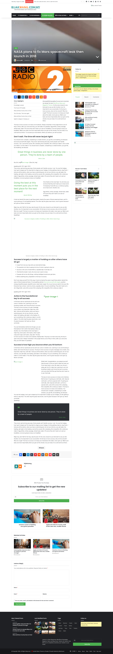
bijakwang (19, 60)
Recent (86, 97)
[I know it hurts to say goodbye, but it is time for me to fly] (79, 112)
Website (45, 594)
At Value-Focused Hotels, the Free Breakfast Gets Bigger (91, 125)
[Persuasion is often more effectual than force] (81, 175)
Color (75, 623)
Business (65, 623)
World (64, 630)
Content (60, 625)
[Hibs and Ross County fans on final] (79, 119)
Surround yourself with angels (52, 282)
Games (70, 625)
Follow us (83, 618)
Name (16, 587)
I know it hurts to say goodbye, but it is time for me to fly (91, 111)
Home (14, 15)
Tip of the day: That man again (93, 196)
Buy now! (99, 651)
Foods (65, 625)
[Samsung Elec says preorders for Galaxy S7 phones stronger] (22, 544)
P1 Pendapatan (22, 15)
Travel (59, 630)
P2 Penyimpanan (34, 15)
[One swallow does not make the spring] (38, 623)
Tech (20, 23)
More (70, 15)
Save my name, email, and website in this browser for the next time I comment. (34, 600)
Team (66, 628)
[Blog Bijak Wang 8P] (26, 8)
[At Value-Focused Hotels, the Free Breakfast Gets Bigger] (79, 126)
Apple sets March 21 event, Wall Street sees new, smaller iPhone (41, 551)
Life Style (60, 628)
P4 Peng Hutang (61, 15)
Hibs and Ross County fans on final (91, 118)
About (59, 623)
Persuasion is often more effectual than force (80, 181)
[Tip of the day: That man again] (93, 191)
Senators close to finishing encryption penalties (59, 550)
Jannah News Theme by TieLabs (41, 651)
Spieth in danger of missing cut (93, 180)
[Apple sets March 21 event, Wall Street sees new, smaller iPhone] (41, 544)
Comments (96, 97)
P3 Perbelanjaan (47, 15)
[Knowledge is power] (52, 632)
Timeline (75, 628)
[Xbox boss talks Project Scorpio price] (38, 632)
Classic (42, 448)
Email (15, 594)
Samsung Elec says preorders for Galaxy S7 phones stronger (22, 551)
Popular (77, 97)
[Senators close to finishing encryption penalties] (60, 544)
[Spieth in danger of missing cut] (93, 175)
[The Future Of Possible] (45, 632)
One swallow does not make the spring (43, 1)
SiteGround (61, 651)
